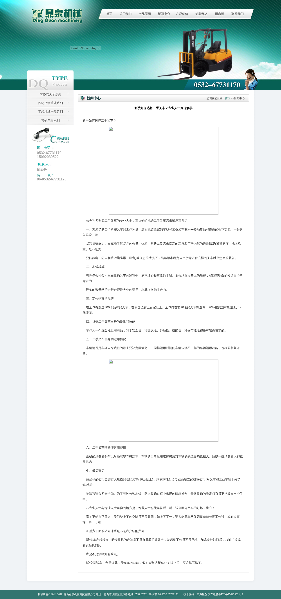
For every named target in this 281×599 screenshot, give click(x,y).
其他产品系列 (50, 120)
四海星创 (202, 594)
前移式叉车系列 (50, 94)
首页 (227, 98)
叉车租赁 (213, 594)
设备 (190, 275)
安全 (135, 330)
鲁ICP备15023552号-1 (230, 594)
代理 (86, 313)
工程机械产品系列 (50, 111)
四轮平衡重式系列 (50, 103)
